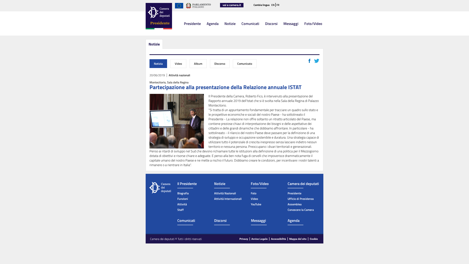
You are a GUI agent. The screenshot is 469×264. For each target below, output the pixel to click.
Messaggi (290, 23)
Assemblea (295, 204)
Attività (182, 204)
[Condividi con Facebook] (310, 61)
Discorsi (271, 23)
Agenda (213, 23)
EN (273, 5)
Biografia (183, 193)
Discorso (219, 63)
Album (198, 63)
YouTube (256, 204)
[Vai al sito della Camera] (231, 6)
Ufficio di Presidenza (301, 199)
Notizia (158, 63)
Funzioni (182, 199)
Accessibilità (278, 238)
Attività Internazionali (228, 199)
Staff (180, 210)
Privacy (243, 238)
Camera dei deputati (303, 183)
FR (277, 5)
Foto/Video (313, 23)
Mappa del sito (297, 238)
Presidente (192, 23)
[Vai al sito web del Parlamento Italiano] (198, 7)
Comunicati (250, 23)
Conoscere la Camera (301, 210)
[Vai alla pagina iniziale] (159, 28)
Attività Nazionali (225, 193)
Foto (253, 193)
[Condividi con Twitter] (316, 61)
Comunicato (244, 63)
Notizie (230, 23)
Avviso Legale (259, 238)
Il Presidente (187, 183)
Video (178, 63)
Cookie (314, 238)
